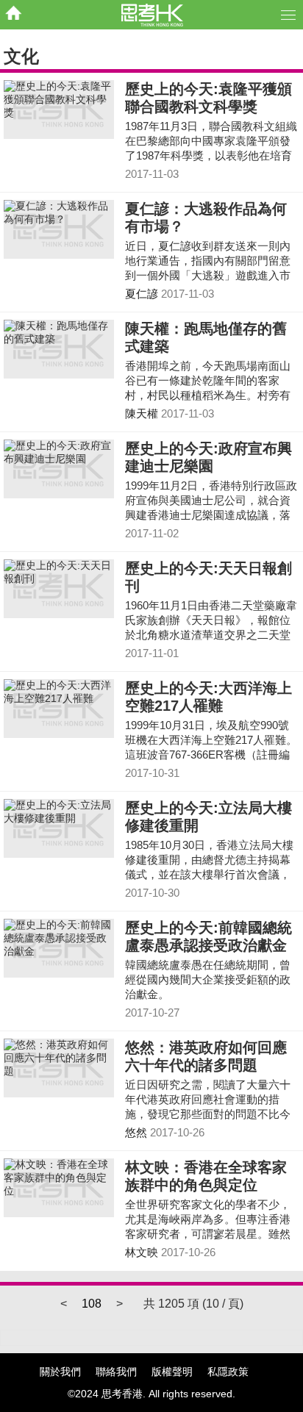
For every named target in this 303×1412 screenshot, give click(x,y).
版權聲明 (172, 1371)
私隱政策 (228, 1371)
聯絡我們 (116, 1371)
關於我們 (60, 1371)
